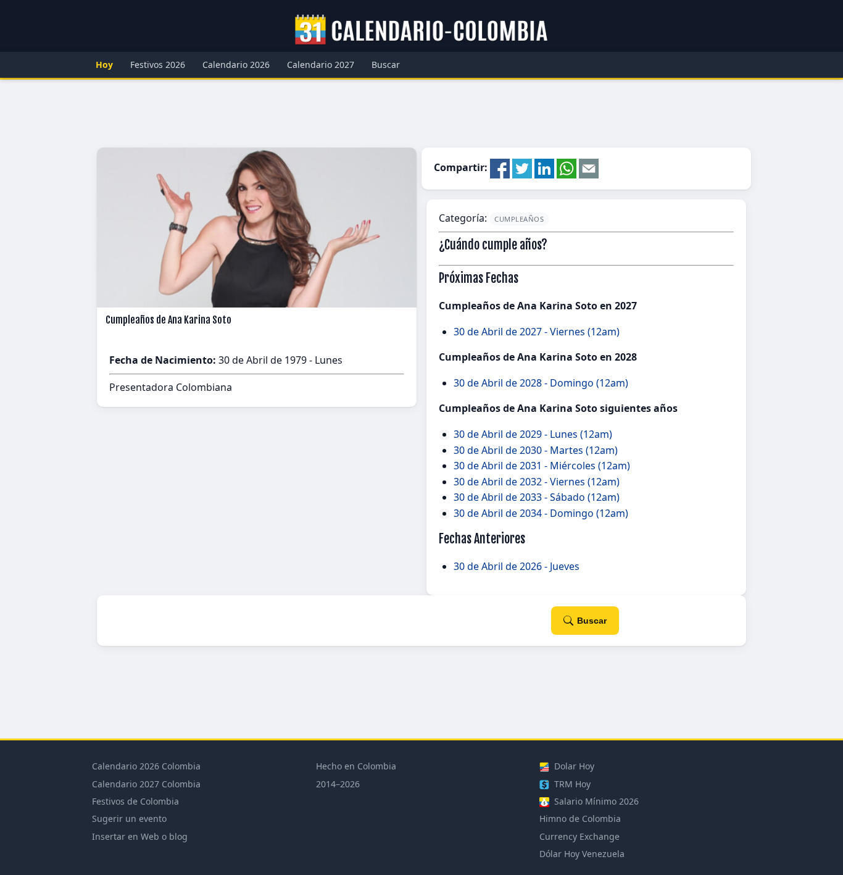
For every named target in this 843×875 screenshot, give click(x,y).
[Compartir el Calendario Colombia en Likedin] (544, 168)
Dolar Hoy (573, 766)
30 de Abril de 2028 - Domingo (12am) (541, 383)
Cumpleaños (519, 219)
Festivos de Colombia (135, 801)
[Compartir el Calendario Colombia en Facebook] (500, 168)
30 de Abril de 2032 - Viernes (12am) (537, 481)
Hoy (104, 64)
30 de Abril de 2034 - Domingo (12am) (541, 513)
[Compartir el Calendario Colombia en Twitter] (522, 168)
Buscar (386, 64)
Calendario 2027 (320, 64)
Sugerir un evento (129, 818)
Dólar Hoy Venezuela (582, 854)
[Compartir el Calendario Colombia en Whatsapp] (566, 168)
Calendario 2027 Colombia (146, 784)
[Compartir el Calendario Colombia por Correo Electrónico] (589, 168)
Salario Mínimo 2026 (595, 801)
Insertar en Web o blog (140, 836)
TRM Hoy (571, 784)
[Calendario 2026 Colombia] (421, 30)
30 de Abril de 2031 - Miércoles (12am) (542, 465)
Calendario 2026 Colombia (146, 766)
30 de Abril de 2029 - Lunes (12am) (533, 434)
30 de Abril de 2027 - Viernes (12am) (537, 331)
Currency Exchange (579, 836)
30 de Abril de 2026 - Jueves (516, 566)
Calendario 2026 (236, 64)
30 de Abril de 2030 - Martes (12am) (536, 450)
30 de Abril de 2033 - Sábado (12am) (537, 497)
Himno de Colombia (580, 818)
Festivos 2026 (157, 64)
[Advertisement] (421, 113)
